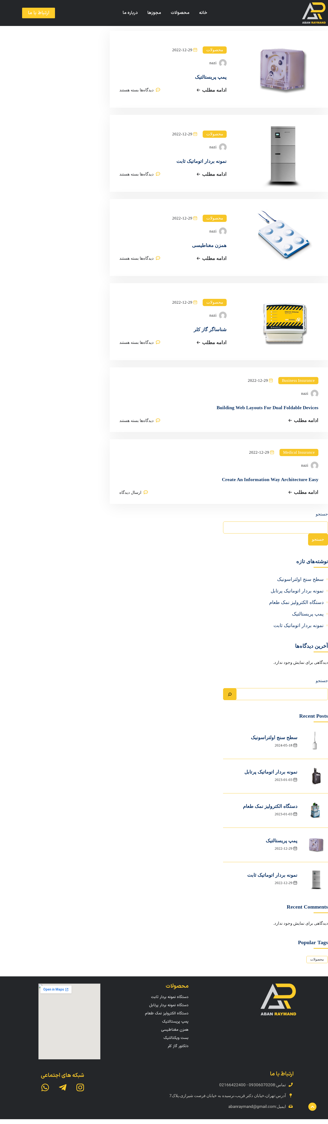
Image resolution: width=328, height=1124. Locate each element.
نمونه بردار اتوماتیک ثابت (201, 161)
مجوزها (154, 13)
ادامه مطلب (214, 90)
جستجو (322, 514)
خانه (203, 13)
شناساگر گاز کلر (210, 329)
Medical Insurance (299, 452)
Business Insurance (298, 380)
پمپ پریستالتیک (211, 77)
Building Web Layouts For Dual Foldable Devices (267, 407)
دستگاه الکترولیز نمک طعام (296, 602)
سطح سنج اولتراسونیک (300, 579)
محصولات (180, 13)
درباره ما (130, 13)
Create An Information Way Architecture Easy (270, 479)
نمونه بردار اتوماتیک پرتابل (297, 590)
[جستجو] (230, 694)
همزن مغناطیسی (209, 245)
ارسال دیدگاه (130, 492)
